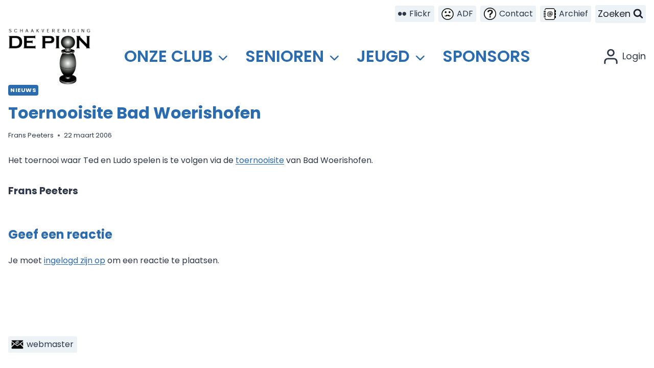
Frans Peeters (31, 135)
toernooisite (260, 160)
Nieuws (23, 90)
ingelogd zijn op (74, 260)
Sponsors (486, 55)
